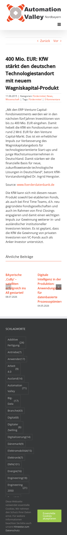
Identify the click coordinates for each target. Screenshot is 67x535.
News (49, 96)
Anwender (16, 359)
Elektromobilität (20, 450)
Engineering (17, 478)
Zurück (45, 41)
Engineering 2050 (17, 487)
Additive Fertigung (16, 342)
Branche (15, 410)
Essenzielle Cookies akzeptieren (49, 516)
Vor (55, 41)
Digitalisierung (19, 437)
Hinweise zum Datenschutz (17, 528)
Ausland (15, 378)
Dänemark (15, 444)
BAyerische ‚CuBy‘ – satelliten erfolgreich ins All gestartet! (16, 284)
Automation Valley (17, 388)
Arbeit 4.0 (13, 368)
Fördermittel (39, 96)
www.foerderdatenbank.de (35, 185)
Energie (15, 471)
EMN (14, 464)
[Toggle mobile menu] (59, 24)
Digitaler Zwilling (14, 427)
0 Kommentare (52, 99)
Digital (13, 417)
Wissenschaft (12, 99)
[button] (8, 287)
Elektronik (15, 457)
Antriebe (14, 352)
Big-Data (13, 400)
